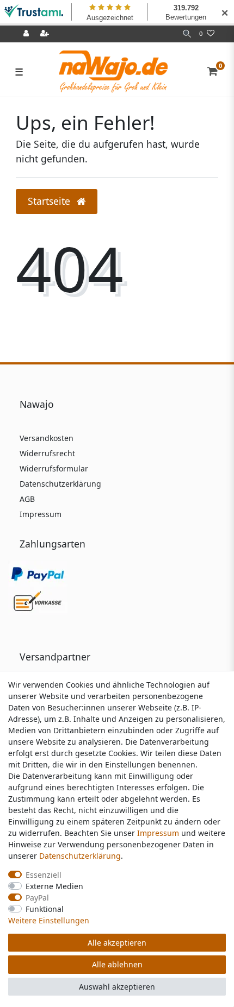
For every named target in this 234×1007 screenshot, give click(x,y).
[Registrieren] (45, 34)
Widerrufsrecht (47, 453)
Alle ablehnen (117, 964)
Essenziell (43, 875)
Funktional (45, 909)
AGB (27, 499)
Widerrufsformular (54, 468)
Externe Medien (54, 886)
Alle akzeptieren (117, 942)
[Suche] (186, 34)
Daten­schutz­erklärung (80, 856)
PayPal (37, 897)
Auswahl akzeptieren (117, 986)
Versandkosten (46, 438)
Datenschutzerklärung (60, 484)
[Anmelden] (27, 34)
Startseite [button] (50, 200)
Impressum (40, 514)
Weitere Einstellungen (48, 920)
